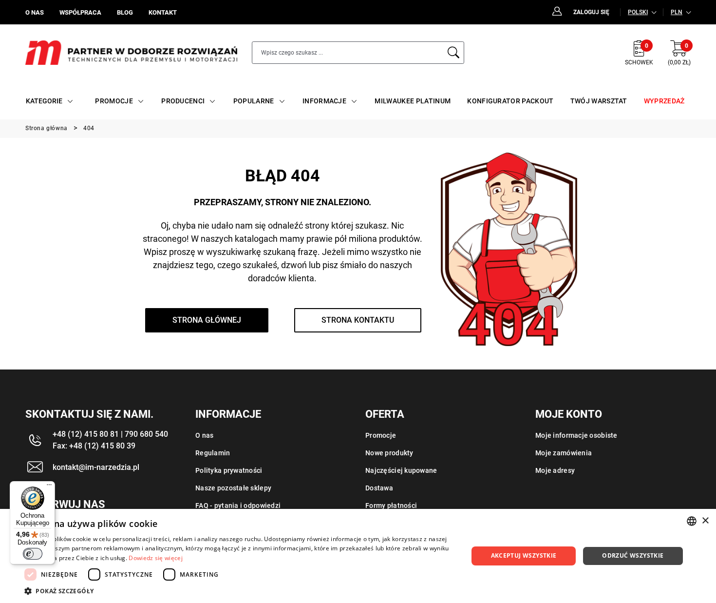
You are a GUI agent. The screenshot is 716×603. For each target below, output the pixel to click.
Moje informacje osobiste (576, 435)
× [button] (705, 521)
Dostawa (379, 488)
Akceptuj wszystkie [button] (524, 555)
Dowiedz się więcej (155, 558)
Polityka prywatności (229, 470)
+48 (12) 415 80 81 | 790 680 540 (110, 434)
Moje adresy (555, 470)
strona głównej (206, 320)
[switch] (32, 554)
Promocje (380, 435)
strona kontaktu (357, 320)
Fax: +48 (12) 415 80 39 (94, 445)
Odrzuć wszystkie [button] (632, 555)
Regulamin (212, 453)
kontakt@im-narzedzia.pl (96, 467)
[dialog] (358, 556)
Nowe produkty (389, 453)
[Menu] (49, 487)
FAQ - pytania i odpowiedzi (238, 505)
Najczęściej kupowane (401, 470)
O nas (204, 435)
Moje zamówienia (563, 453)
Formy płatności (391, 505)
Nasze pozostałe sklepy (233, 488)
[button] (239, 591)
